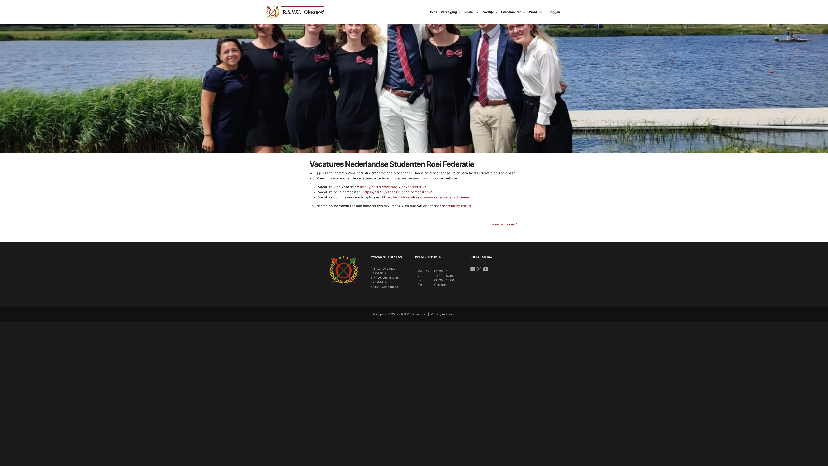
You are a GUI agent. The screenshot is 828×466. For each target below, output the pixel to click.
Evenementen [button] (511, 12)
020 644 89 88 (381, 282)
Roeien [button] (469, 12)
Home (433, 12)
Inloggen (553, 12)
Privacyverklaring (443, 314)
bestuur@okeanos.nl (385, 286)
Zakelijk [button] (488, 12)
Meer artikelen (503, 224)
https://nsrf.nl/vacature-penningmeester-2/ (397, 192)
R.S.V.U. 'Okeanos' (303, 12)
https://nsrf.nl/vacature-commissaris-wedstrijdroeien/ (425, 197)
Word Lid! (536, 12)
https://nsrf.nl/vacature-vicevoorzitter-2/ (393, 187)
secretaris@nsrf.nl (456, 206)
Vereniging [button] (449, 12)
